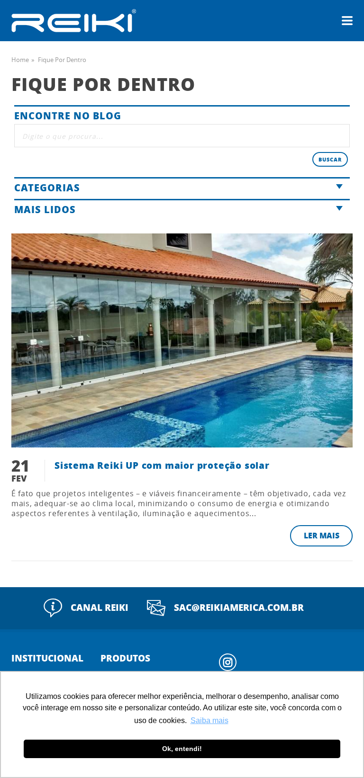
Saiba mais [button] (209, 720)
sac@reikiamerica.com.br (239, 607)
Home (20, 59)
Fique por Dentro (62, 59)
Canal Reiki (99, 607)
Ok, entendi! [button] (182, 748)
